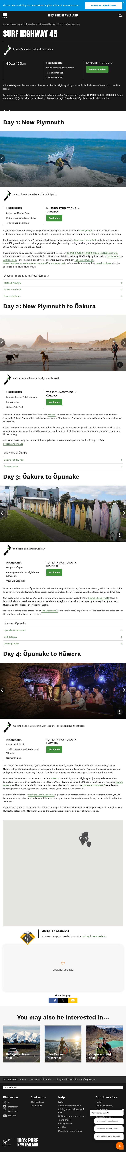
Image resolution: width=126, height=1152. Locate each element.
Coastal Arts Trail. (13, 443)
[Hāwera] (58, 778)
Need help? (36, 1105)
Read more (54, 218)
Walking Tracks (11, 643)
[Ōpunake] (38, 588)
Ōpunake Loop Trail (98, 597)
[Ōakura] (55, 415)
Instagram (13, 1106)
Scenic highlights (12, 296)
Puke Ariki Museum (84, 260)
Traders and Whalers (94, 785)
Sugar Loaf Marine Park (85, 240)
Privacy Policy (65, 1123)
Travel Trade (101, 1109)
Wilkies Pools (9, 260)
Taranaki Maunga (12, 283)
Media (98, 1102)
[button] (5, 15)
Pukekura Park (58, 263)
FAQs (60, 1102)
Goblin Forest (113, 256)
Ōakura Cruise (11, 466)
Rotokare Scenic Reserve (41, 794)
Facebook (13, 1111)
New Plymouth (85, 230)
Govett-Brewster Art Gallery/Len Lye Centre (25, 263)
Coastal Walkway (102, 263)
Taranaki (104, 85)
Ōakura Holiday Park (14, 460)
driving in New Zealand (94, 936)
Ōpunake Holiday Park (15, 630)
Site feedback (37, 1102)
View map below (97, 69)
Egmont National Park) (92, 252)
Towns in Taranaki (12, 289)
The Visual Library (104, 1105)
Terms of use (64, 1120)
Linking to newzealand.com (71, 1116)
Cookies (62, 1127)
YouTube (12, 1115)
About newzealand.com (69, 1105)
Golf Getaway (10, 637)
